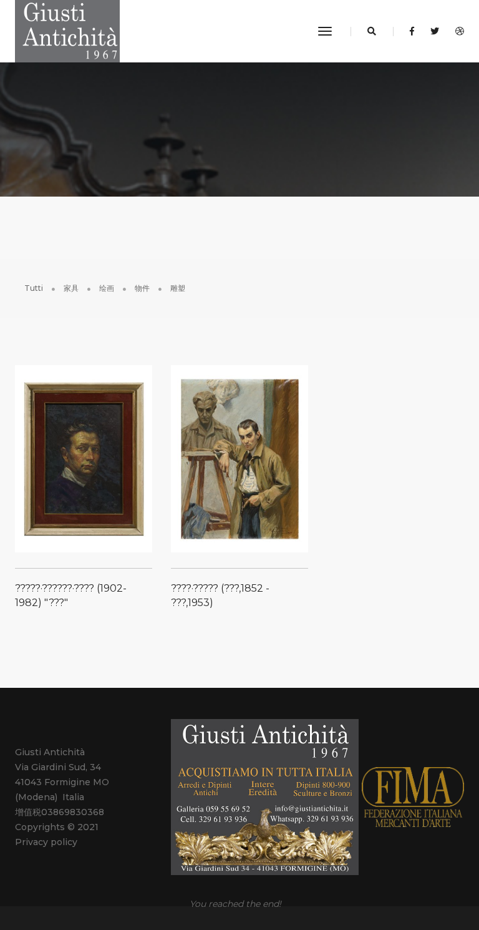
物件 (142, 288)
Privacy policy (46, 842)
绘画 (106, 288)
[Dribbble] (456, 31)
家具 (71, 288)
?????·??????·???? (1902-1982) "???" (71, 595)
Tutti (33, 288)
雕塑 (177, 288)
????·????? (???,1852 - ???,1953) (220, 595)
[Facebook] (412, 31)
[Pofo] (67, 31)
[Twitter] (434, 31)
